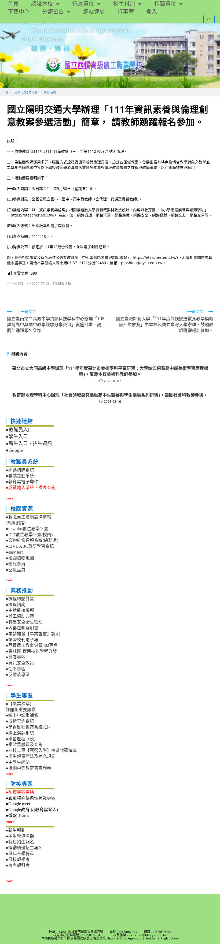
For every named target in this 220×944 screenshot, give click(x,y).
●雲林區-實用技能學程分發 (31, 651)
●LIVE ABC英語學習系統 (30, 546)
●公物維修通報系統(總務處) (32, 540)
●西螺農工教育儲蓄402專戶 (32, 645)
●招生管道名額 (20, 836)
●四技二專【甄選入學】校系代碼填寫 (41, 750)
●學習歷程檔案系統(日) (28, 727)
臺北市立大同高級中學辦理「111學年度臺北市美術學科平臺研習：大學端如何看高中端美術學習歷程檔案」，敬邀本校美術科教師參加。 (110, 371)
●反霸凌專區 (18, 674)
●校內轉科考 (18, 865)
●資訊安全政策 (20, 663)
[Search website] (209, 20)
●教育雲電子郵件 (22, 481)
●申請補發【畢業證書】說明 (33, 634)
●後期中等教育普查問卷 (28, 768)
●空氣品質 (15, 570)
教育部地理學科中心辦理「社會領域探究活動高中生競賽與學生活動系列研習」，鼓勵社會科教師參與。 (110, 395)
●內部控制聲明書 (22, 628)
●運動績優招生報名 (24, 847)
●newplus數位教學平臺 (27, 529)
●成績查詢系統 (20, 721)
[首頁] (7, 92)
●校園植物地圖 (20, 558)
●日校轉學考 (18, 859)
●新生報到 (15, 830)
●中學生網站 (18, 762)
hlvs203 (17, 283)
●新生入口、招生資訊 (29, 443)
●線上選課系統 (20, 733)
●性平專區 (15, 669)
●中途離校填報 (20, 610)
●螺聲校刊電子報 (22, 639)
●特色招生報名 (20, 841)
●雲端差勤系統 (20, 475)
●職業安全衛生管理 (24, 622)
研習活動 (64, 283)
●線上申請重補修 (22, 715)
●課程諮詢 (15, 604)
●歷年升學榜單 (20, 853)
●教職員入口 (19, 429)
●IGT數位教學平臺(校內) (29, 534)
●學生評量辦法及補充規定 (31, 756)
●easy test (14, 552)
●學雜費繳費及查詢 (24, 744)
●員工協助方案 (20, 616)
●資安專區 (15, 657)
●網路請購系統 (20, 470)
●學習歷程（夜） (22, 739)
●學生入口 (17, 436)
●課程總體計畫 (20, 598)
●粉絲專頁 (15, 564)
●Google (14, 450)
